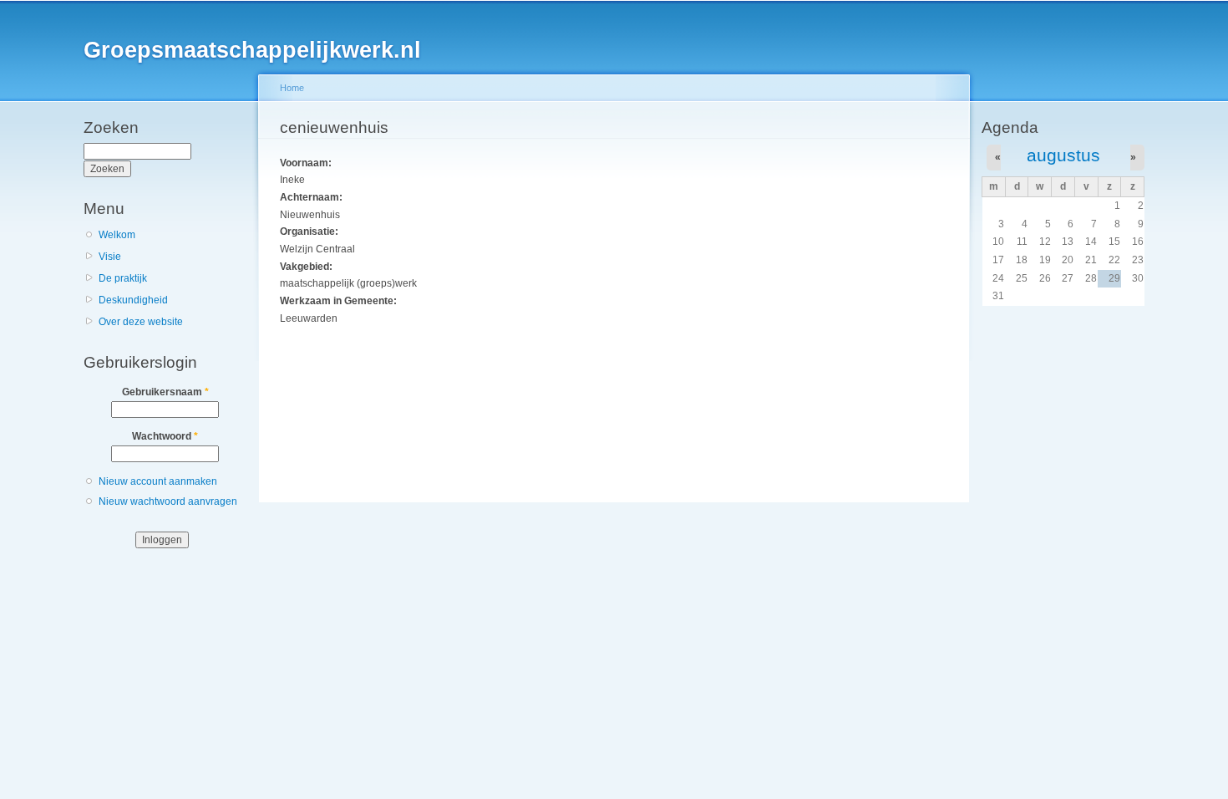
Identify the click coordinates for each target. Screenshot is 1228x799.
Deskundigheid (133, 300)
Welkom (117, 235)
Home (292, 88)
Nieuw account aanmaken (158, 481)
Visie (110, 256)
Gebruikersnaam (165, 392)
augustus (1063, 155)
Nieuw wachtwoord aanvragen (168, 501)
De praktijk (123, 278)
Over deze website (141, 322)
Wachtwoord (165, 436)
